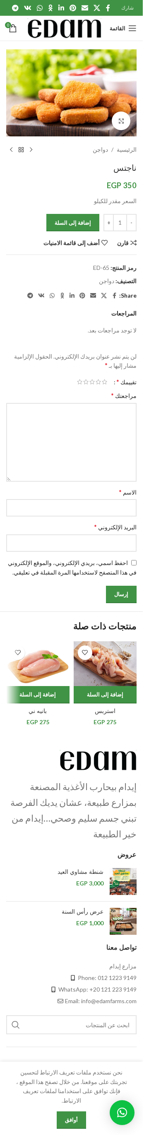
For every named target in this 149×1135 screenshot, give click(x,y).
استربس (105, 711)
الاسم (128, 492)
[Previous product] (31, 150)
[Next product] (11, 150)
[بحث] (15, 1024)
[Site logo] (64, 27)
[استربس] (105, 663)
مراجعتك (124, 395)
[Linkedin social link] (61, 8)
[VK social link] (27, 8)
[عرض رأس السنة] (123, 921)
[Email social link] (85, 8)
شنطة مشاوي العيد (80, 872)
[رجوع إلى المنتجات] (21, 150)
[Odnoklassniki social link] (50, 8)
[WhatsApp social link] (40, 8)
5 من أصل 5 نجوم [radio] (80, 382)
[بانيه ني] (38, 663)
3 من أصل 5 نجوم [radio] (92, 382)
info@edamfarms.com (109, 1000)
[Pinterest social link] (73, 8)
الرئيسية (127, 149)
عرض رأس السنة (82, 912)
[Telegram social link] (15, 8)
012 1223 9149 (117, 977)
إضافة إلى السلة (73, 222)
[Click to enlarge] (121, 121)
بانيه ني (38, 711)
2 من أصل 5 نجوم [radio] (98, 382)
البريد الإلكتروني (115, 527)
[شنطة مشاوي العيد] (123, 881)
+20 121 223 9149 (113, 989)
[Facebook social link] (108, 8)
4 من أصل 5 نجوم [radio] (86, 382)
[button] (105, 694)
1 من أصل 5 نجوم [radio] (104, 382)
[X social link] (97, 8)
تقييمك (126, 381)
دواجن (100, 149)
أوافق (71, 1119)
